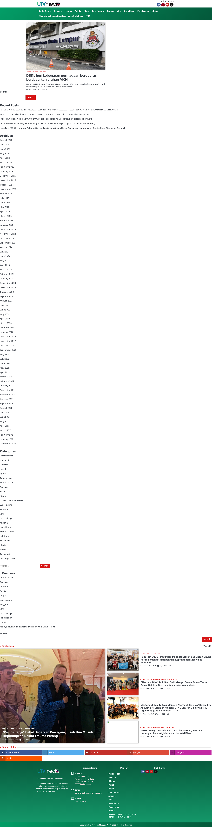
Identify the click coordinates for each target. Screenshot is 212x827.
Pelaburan (5, 536)
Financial (4, 460)
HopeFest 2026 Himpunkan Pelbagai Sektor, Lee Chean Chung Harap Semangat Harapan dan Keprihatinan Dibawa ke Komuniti (63, 128)
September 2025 (8, 189)
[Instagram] (163, 5)
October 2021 (6, 399)
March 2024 (6, 269)
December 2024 (8, 229)
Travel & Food (7, 531)
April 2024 (5, 265)
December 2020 (8, 443)
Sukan (3, 549)
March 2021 (5, 430)
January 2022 (6, 385)
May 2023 (5, 314)
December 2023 (8, 283)
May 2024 (5, 260)
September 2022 (8, 350)
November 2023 (8, 287)
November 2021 (7, 394)
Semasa (58, 11)
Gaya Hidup (129, 11)
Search (3, 91)
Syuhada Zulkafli (12, 740)
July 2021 (4, 412)
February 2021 (6, 434)
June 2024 (5, 256)
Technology (6, 478)
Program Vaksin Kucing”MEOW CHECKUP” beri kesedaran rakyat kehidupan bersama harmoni (46, 118)
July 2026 (4, 144)
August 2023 (6, 300)
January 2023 (6, 332)
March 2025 (6, 216)
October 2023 (7, 292)
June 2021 (5, 417)
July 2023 (4, 305)
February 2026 (7, 166)
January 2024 (7, 278)
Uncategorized (7, 558)
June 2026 (5, 149)
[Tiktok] (171, 5)
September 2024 (8, 242)
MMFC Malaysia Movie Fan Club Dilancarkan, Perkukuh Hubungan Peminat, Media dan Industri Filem (171, 732)
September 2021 (8, 403)
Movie (3, 545)
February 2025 (7, 220)
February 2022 (7, 381)
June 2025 (5, 202)
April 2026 (5, 158)
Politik (78, 11)
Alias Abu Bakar (149, 689)
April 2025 (5, 211)
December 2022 (8, 336)
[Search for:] (20, 566)
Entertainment (7, 455)
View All (207, 646)
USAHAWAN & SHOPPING (11, 500)
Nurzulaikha (34, 90)
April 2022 (5, 372)
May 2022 (5, 368)
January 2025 (6, 225)
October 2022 (7, 345)
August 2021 (6, 408)
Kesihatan (5, 540)
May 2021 (4, 421)
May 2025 (5, 207)
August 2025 (6, 193)
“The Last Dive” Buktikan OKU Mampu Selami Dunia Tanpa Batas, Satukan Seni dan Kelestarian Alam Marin (173, 684)
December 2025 (8, 175)
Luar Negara (98, 11)
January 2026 (6, 171)
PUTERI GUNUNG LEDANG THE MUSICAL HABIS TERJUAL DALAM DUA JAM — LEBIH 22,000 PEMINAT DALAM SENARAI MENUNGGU (59, 109)
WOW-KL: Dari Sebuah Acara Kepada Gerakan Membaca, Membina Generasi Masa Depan (44, 114)
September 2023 (8, 296)
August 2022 (6, 354)
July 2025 (4, 198)
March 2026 (6, 162)
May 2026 (5, 153)
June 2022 (5, 363)
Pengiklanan (143, 11)
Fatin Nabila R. (148, 714)
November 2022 (8, 341)
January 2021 (6, 439)
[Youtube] (167, 5)
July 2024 (4, 251)
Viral (119, 11)
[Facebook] (159, 5)
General (4, 464)
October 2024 (7, 238)
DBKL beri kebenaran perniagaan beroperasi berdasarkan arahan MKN (62, 77)
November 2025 (8, 180)
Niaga (86, 11)
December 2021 (7, 390)
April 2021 (4, 425)
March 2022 (6, 376)
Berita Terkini (45, 11)
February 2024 (7, 274)
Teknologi (5, 554)
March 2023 (6, 323)
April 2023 (5, 318)
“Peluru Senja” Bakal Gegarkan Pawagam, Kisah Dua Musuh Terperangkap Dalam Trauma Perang (47, 123)
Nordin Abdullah (149, 666)
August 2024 (6, 247)
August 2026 (6, 140)
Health (3, 469)
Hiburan (68, 11)
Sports (3, 473)
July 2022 (4, 359)
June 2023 (5, 309)
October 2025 (7, 184)
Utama (155, 11)
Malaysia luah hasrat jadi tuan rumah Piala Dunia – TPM (64, 16)
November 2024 (8, 233)
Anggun (110, 11)
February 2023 (7, 327)
